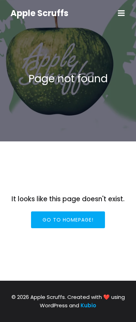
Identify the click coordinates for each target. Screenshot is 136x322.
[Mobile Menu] (121, 13)
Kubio (88, 305)
